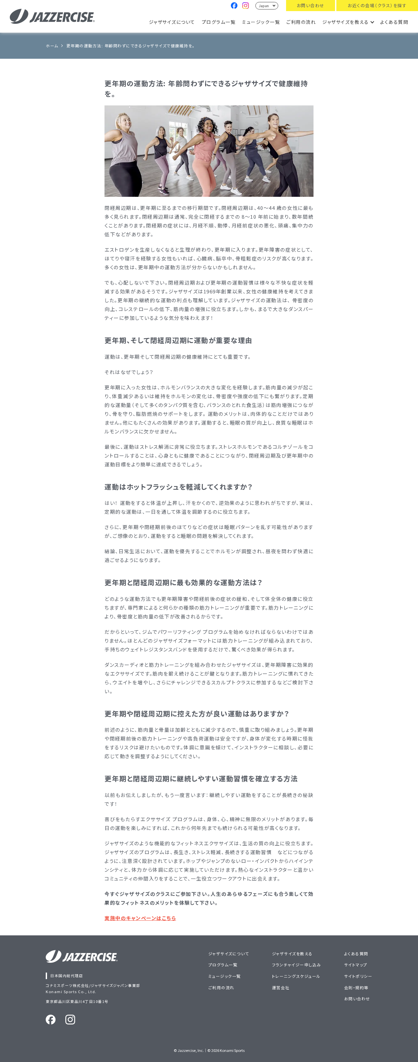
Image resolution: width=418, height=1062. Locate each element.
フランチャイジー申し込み (296, 964)
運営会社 (281, 987)
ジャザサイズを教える (345, 22)
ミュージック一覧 (261, 22)
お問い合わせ (311, 5)
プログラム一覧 (219, 22)
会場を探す (377, 5)
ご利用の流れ (301, 22)
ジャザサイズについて (172, 22)
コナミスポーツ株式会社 (67, 985)
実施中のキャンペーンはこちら (140, 917)
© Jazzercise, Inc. (189, 1050)
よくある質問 (394, 22)
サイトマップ (355, 964)
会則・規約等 (356, 987)
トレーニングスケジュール (296, 976)
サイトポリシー (358, 976)
